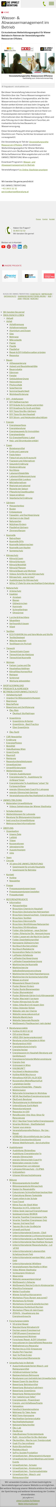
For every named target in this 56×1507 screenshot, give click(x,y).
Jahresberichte (16, 847)
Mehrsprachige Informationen (20, 823)
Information (15, 902)
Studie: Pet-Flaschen (22, 1352)
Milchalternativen (17, 482)
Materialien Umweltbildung (19, 803)
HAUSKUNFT (19, 1068)
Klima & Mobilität (17, 564)
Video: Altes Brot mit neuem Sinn (28, 1005)
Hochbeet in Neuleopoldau (25, 1071)
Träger (12, 840)
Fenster (13, 375)
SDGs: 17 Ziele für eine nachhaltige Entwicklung (32, 583)
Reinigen (13, 674)
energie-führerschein (23, 1156)
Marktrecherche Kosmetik (25, 964)
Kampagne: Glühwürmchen (26, 943)
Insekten (13, 594)
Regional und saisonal (19, 485)
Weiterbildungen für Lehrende (20, 814)
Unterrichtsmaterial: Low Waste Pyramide (33, 1239)
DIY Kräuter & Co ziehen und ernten (26, 405)
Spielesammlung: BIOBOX (25, 1214)
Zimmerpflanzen (17, 530)
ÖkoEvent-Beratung (22, 1099)
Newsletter (14, 881)
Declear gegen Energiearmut (26, 1330)
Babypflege (15, 538)
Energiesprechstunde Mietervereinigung (32, 1059)
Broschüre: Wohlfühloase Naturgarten (31, 924)
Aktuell (9, 318)
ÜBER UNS (8, 828)
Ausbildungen (16, 1147)
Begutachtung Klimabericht (26, 1327)
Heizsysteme (15, 382)
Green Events (12, 752)
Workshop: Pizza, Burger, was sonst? (30, 1297)
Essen (9, 445)
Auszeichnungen (17, 850)
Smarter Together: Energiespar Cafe (30, 1217)
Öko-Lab (17, 1428)
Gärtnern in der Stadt (19, 518)
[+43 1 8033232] (44, 6)
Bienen (16, 600)
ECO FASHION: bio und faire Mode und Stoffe (31, 634)
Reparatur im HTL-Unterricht (26, 1208)
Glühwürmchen (20, 603)
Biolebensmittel (17, 448)
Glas (11, 334)
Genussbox (18, 1406)
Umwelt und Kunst (21, 1229)
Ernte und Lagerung (18, 451)
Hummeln (17, 606)
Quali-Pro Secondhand (23, 1443)
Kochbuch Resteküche (23, 949)
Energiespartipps (17, 425)
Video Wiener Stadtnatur (24, 1270)
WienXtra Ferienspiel (23, 1288)
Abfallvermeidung (18, 327)
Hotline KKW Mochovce (24, 1074)
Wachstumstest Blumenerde (26, 1358)
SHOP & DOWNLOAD (13, 685)
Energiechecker (20, 1050)
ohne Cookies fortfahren (28, 1501)
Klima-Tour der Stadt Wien (25, 1205)
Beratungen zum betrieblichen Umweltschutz (34, 1378)
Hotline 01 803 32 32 (23, 1031)
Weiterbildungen (14, 771)
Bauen (9, 360)
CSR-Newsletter (14, 736)
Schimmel (14, 678)
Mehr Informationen (28, 1504)
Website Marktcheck (23, 1017)
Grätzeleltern (19, 1172)
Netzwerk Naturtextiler (24, 1425)
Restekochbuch (20, 1449)
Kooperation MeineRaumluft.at (27, 1081)
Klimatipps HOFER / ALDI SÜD (27, 1077)
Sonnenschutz (16, 551)
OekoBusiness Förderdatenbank (28, 1434)
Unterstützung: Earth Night (25, 1105)
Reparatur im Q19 (21, 1112)
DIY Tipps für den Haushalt (22, 414)
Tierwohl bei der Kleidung (21, 654)
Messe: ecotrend (21, 980)
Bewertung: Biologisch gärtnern (28, 1387)
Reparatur (14, 355)
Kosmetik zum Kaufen (19, 547)
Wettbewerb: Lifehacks (24, 1282)
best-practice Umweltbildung (20, 820)
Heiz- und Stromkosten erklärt (23, 440)
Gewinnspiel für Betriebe (24, 870)
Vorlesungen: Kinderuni (24, 1273)
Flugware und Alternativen (22, 461)
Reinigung (11, 758)
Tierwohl (10, 648)
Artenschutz (15, 591)
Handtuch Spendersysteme (26, 1409)
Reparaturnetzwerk (22, 1108)
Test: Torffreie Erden (22, 1355)
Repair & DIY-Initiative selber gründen (27, 352)
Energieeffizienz (14, 743)
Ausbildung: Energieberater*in (27, 1153)
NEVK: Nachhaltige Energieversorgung (31, 1096)
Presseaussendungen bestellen (24, 891)
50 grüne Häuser (21, 1324)
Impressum (47, 294)
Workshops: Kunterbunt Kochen (28, 1307)
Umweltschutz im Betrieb (21, 1363)
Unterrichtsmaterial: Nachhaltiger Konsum (33, 1242)
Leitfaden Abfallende (23, 955)
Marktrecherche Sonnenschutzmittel (30, 977)
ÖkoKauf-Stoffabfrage (24, 713)
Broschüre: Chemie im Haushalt (28, 909)
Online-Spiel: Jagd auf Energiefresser (30, 1211)
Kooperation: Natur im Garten (27, 952)
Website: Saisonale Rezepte (26, 1020)
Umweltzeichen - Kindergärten (27, 1468)
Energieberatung (17, 428)
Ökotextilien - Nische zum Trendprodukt (32, 1440)
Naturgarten (15, 521)
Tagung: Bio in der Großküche (27, 1226)
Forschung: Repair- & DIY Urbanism (29, 1339)
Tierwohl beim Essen (19, 651)
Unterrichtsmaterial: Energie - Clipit (29, 1232)
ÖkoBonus (18, 1431)
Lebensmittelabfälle (19, 473)
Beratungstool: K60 (22, 1043)
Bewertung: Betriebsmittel (25, 1384)
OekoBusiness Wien (16, 749)
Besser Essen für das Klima (25, 1381)
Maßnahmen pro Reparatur (26, 1346)
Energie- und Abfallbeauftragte (28, 1403)
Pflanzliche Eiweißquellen (21, 492)
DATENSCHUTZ (10, 296)
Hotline (12, 878)
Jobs (20, 299)
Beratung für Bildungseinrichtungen (23, 817)
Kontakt (35, 299)
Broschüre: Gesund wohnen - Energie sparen (34, 915)
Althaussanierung (17, 363)
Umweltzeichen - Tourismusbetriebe (30, 1471)
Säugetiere (14, 620)
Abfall (9, 321)
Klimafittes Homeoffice (20, 671)
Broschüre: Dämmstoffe (24, 921)
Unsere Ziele (15, 834)
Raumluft (10, 755)
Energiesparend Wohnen (24, 1336)
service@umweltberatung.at (15, 191)
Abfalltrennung (16, 324)
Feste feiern (15, 454)
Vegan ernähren (16, 495)
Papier (12, 343)
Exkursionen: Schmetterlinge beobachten (32, 1192)
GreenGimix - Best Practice (26, 724)
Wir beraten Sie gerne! (13, 312)
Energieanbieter (17, 434)
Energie (10, 422)
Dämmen (13, 372)
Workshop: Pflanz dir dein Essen (28, 1310)
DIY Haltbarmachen (19, 402)
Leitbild (13, 837)
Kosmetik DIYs (16, 541)
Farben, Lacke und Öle (20, 665)
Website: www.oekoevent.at (26, 1014)
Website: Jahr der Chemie (25, 1011)
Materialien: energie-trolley (25, 1163)
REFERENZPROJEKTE (17, 899)
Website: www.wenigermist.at (27, 1279)
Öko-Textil (14, 732)
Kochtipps (14, 470)
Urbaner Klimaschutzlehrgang (27, 1175)
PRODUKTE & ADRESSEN (15, 688)
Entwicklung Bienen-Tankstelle (27, 1195)
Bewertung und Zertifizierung (20, 707)
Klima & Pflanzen (17, 568)
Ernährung (11, 740)
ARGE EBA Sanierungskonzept (27, 1037)
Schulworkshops (14, 811)
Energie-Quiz (19, 1062)
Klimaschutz (12, 555)
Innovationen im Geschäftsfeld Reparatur (32, 1342)
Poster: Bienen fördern (23, 986)
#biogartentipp (16, 506)
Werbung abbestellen (19, 681)
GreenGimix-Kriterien (23, 721)
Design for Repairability (24, 1189)
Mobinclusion (19, 1090)
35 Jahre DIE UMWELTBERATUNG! (26, 864)
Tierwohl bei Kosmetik (20, 657)
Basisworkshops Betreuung (26, 1375)
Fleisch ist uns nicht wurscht (22, 458)
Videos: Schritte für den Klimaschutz (26, 574)
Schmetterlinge (20, 609)
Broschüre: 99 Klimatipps (25, 927)
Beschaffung (12, 704)
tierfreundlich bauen (19, 623)
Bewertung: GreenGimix (24, 1390)
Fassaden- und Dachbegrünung (24, 515)
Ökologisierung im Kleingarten (27, 1102)
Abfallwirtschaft (14, 695)
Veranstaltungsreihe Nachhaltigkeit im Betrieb (31, 795)
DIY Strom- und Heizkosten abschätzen (28, 417)
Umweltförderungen (16, 767)
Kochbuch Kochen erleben (25, 946)
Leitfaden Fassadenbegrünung (27, 961)
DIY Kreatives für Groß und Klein (24, 408)
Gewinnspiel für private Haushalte (29, 867)
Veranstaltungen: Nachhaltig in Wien (30, 1266)
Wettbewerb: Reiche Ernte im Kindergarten (33, 1285)
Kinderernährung (17, 467)
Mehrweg (14, 337)
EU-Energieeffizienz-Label (22, 437)
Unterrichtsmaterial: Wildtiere (27, 1263)
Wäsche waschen (17, 640)
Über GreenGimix (21, 727)
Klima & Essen (16, 558)
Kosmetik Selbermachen (21, 544)
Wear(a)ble (18, 1276)
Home (6, 12)
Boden (12, 509)
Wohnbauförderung (19, 394)
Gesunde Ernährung (18, 464)
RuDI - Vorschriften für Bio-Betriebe (30, 1437)
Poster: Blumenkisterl (23, 992)
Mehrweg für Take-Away (24, 1412)
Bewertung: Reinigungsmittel (27, 1394)
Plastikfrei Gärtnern (18, 527)
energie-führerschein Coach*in (27, 1160)
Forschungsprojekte (19, 1321)
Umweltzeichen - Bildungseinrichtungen (32, 1456)
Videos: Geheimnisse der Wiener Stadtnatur (30, 806)
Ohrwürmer (18, 613)
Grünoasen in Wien (22, 1065)
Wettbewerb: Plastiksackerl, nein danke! (32, 1023)
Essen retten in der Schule (25, 1198)
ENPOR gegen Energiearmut (26, 1333)
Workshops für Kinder (23, 1301)
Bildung (13, 1180)
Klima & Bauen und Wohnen (22, 571)
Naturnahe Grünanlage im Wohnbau (30, 1093)
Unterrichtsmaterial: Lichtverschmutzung (32, 1236)
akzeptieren (28, 1498)
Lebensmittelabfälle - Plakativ (27, 1087)
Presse (26, 299)
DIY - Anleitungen (14, 399)
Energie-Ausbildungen (20, 774)
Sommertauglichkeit (19, 391)
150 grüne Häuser (21, 1034)
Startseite (35, 294)
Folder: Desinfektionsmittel (26, 940)
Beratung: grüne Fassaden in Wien (29, 1040)
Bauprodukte (15, 369)
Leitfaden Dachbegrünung (25, 958)
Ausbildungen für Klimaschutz (23, 580)
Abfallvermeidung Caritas (25, 1372)
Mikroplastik (15, 340)
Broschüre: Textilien (22, 918)
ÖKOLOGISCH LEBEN (13, 315)
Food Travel (18, 1201)
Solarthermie (15, 388)
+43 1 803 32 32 (9, 188)
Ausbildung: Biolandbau (24, 1150)
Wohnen (10, 662)
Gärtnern (10, 502)
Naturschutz (12, 588)
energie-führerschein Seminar (23, 792)
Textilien (10, 631)
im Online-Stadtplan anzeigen (33, 170)
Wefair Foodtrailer (21, 1291)
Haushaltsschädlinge (19, 668)
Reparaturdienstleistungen (19, 761)
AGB (49, 296)
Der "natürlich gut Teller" (24, 1397)
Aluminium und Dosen (20, 330)
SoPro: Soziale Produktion (25, 1452)
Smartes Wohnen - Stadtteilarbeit (29, 1124)
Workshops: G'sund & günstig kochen (30, 1304)
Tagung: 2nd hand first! (23, 1223)
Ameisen (17, 597)
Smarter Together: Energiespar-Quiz (30, 1220)
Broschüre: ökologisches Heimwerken (31, 912)
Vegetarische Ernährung (21, 498)
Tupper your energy (22, 1127)
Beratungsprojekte (18, 1028)
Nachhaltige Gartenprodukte (26, 1418)
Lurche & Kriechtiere (19, 617)
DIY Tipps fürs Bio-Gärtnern (22, 411)
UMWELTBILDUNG (12, 800)
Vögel (12, 626)
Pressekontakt (16, 895)
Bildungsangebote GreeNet (26, 1183)
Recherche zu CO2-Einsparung (27, 1349)
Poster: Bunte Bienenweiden (26, 989)
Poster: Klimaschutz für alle (26, 1001)
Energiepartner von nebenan (26, 1166)
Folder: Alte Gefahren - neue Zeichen (30, 930)
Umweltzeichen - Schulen (25, 1465)
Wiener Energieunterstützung (27, 1139)
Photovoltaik (15, 385)
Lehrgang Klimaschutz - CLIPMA (28, 1169)
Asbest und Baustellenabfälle (23, 366)
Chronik (10, 860)
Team (9, 857)
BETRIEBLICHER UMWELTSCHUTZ (20, 692)
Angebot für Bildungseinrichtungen (23, 698)
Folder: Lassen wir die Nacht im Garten (31, 936)
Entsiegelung (15, 512)
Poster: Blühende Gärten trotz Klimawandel (33, 995)
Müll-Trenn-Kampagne (23, 1415)
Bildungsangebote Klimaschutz (28, 1186)
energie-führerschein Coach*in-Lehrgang (29, 789)
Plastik (12, 346)
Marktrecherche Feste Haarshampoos (31, 974)
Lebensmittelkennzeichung (22, 476)
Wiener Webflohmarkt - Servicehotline (31, 1143)
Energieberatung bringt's (24, 1046)
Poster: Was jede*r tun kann (26, 998)
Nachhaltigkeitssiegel (23, 1421)
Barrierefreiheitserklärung (32, 296)
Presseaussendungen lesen (22, 888)
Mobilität (10, 746)
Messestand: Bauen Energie (26, 983)
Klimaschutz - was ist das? (22, 577)
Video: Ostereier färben (24, 1008)
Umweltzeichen (13, 764)
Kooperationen (16, 843)
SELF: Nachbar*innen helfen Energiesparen (33, 1121)
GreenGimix (15, 718)
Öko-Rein (13, 710)
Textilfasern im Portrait (20, 643)
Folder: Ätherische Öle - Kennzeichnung (31, 933)
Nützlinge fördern (17, 524)
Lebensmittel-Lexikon (20, 479)
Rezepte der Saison (18, 489)
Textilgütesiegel (17, 637)
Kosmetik (10, 535)
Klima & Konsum (17, 561)
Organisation (12, 831)
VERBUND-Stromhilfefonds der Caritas (31, 1136)
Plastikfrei (14, 349)
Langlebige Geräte (21, 1084)
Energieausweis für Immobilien (24, 431)
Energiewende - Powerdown (26, 1400)
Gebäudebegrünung (19, 378)
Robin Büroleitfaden (22, 1446)
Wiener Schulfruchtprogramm (27, 1294)
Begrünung (11, 701)
